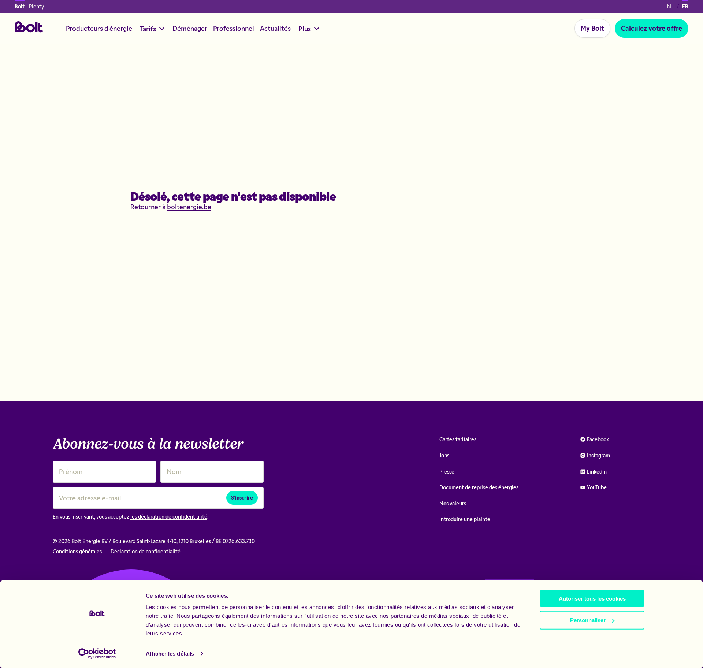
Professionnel (233, 28)
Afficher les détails (170, 653)
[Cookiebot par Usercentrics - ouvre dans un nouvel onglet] (97, 653)
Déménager (189, 28)
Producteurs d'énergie (99, 28)
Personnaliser (588, 620)
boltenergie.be (189, 207)
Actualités (275, 28)
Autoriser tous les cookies (592, 598)
